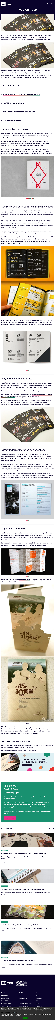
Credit (33, 198)
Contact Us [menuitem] (39, 1006)
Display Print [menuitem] (4, 1001)
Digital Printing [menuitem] (5, 998)
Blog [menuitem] (37, 995)
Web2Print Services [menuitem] (6, 1006)
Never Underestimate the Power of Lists (19, 112)
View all (51, 829)
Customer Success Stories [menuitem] (25, 1003)
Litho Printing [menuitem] (4, 995)
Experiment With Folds (12, 120)
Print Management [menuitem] (6, 1003)
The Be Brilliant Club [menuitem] (24, 1006)
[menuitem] (10, 993)
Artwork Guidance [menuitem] (40, 1001)
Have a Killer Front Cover (12, 86)
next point (15, 151)
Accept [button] (25, 1018)
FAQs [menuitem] (37, 1003)
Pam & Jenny (28, 198)
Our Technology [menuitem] (23, 1001)
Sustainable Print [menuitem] (23, 998)
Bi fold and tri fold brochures (11, 535)
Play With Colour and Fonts (13, 103)
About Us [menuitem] (21, 995)
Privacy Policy (15, 1012)
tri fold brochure (24, 579)
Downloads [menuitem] (39, 998)
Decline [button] (30, 1018)
